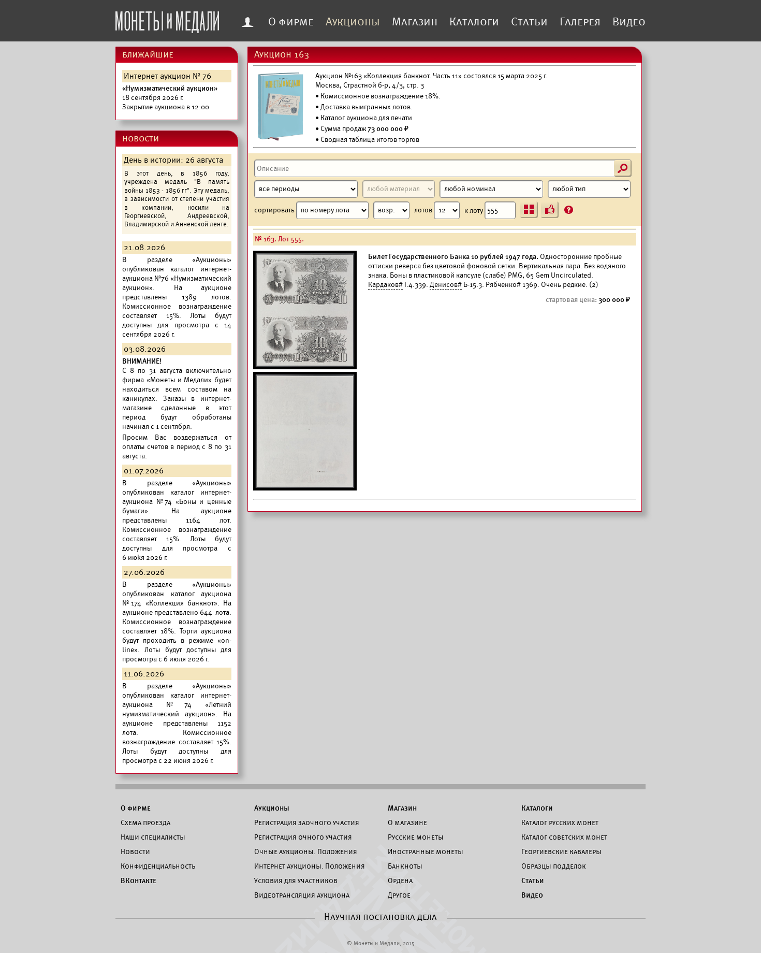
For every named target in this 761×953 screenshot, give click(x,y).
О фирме (291, 21)
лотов (424, 210)
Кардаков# (385, 284)
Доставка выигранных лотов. (366, 107)
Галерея (580, 21)
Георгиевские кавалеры (561, 851)
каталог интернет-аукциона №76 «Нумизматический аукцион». (176, 278)
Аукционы (353, 21)
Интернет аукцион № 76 (167, 76)
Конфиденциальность (158, 866)
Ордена (400, 880)
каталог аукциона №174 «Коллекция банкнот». (176, 598)
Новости (135, 851)
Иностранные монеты (425, 851)
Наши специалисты (153, 837)
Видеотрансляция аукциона (301, 895)
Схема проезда (145, 822)
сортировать (275, 210)
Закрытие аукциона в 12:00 (169, 97)
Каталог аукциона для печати (366, 117)
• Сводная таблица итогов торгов (367, 139)
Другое (399, 895)
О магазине (407, 822)
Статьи (529, 21)
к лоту (474, 210)
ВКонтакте (138, 880)
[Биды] (550, 209)
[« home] (167, 19)
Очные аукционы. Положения (305, 851)
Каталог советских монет (564, 837)
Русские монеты (416, 837)
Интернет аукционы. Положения (309, 866)
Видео (629, 21)
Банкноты (405, 866)
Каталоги (474, 21)
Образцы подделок (553, 866)
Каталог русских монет (559, 822)
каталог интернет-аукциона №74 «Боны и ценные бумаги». (176, 501)
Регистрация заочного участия (306, 822)
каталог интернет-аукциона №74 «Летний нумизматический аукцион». (176, 704)
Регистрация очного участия (303, 837)
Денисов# (446, 284)
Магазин (414, 21)
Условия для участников (296, 880)
